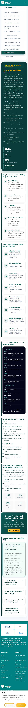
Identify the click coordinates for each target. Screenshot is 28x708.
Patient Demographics (20, 660)
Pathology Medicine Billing (12, 49)
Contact (3, 672)
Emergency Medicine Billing (12, 45)
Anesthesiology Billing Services (13, 16)
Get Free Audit (14, 530)
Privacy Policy (4, 677)
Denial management (19, 676)
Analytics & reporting (20, 680)
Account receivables (20, 673)
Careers (3, 665)
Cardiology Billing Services (12, 12)
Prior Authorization (19, 658)
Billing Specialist (5, 660)
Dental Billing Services (10, 35)
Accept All (21, 705)
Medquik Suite (4, 658)
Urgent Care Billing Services (12, 42)
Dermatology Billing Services (12, 31)
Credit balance (18, 678)
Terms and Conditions (6, 675)
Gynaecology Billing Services (12, 38)
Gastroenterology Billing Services (11, 27)
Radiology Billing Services (11, 23)
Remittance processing (20, 671)
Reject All (9, 705)
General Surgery (9, 56)
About (2, 655)
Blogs (2, 667)
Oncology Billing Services (11, 19)
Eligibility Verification (20, 655)
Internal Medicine (9, 52)
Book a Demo (4, 670)
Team (2, 662)
